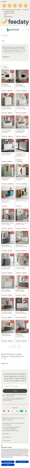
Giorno (3, 40)
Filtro (5, 67)
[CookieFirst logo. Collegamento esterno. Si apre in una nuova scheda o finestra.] (1, 445)
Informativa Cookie (9, 457)
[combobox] (13, 35)
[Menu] (2, 30)
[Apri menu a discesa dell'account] (25, 29)
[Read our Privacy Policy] (26, 398)
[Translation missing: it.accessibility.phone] (23, 29)
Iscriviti (15, 391)
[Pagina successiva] (19, 346)
